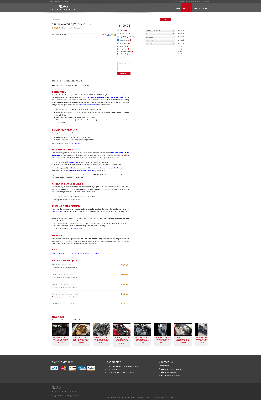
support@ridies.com (194, 1)
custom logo (73, 162)
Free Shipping (56, 1)
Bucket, (87, 254)
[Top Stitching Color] (133, 36)
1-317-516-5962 (180, 1)
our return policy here (74, 143)
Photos (197, 8)
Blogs (205, 8)
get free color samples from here (82, 170)
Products (187, 8)
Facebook (206, 1)
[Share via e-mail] (112, 34)
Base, (82, 254)
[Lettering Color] (130, 40)
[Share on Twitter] (110, 34)
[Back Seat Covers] (132, 51)
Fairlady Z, (62, 254)
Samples (66, 1)
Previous (54, 30)
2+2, (92, 254)
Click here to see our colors (108, 168)
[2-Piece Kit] (127, 54)
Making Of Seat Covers (168, 397)
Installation (125, 397)
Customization (115, 397)
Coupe (97, 254)
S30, (68, 254)
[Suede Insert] (129, 43)
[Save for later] (115, 34)
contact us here (81, 175)
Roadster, (55, 254)
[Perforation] (128, 49)
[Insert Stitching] (130, 46)
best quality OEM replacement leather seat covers (105, 97)
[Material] (126, 30)
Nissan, (77, 254)
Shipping (148, 397)
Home (178, 8)
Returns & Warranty (137, 397)
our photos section (76, 228)
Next (113, 30)
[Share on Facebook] (108, 34)
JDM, (72, 254)
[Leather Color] (129, 33)
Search (179, 397)
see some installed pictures (88, 105)
